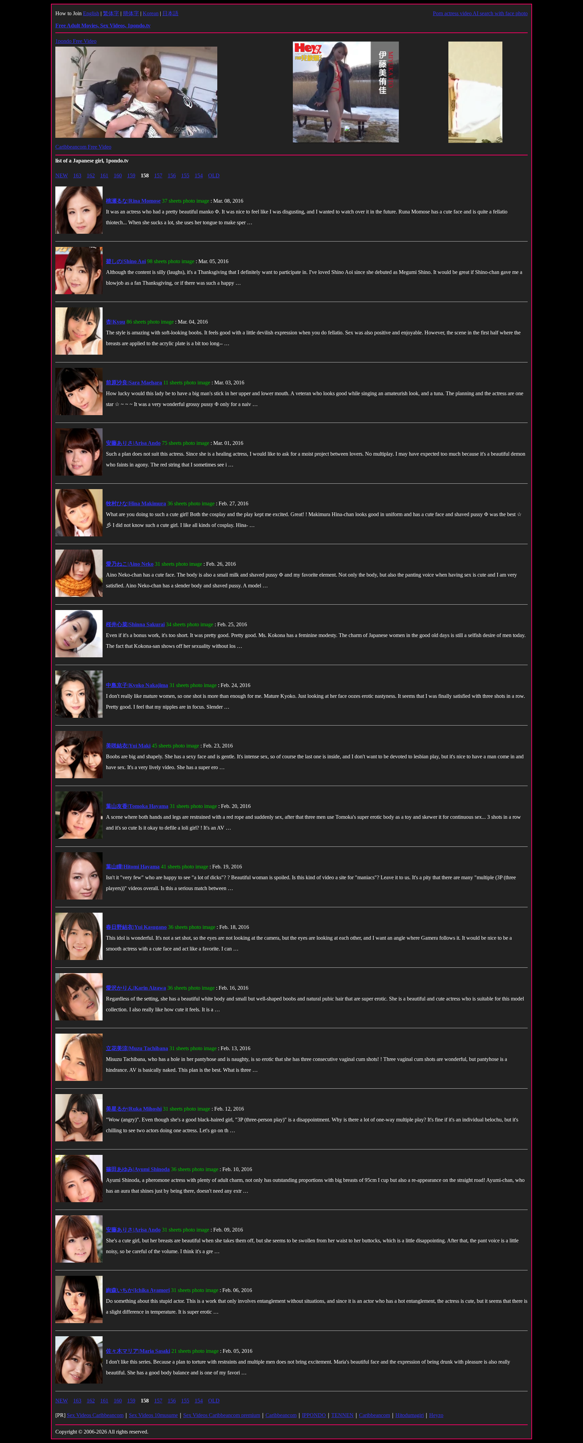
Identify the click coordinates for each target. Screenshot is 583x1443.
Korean (151, 13)
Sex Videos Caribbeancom (95, 1415)
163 (77, 175)
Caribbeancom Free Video (83, 147)
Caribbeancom (281, 1415)
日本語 (170, 13)
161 (104, 175)
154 (199, 175)
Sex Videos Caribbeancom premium (221, 1415)
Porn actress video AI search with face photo (480, 13)
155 (185, 175)
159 (131, 175)
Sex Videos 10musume (153, 1415)
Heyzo (436, 1415)
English (91, 13)
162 (91, 175)
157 (158, 175)
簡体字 (131, 13)
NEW (61, 175)
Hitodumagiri (409, 1415)
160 (118, 175)
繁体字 (111, 13)
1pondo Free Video (75, 41)
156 (172, 175)
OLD (214, 175)
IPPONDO (314, 1415)
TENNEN (342, 1415)
